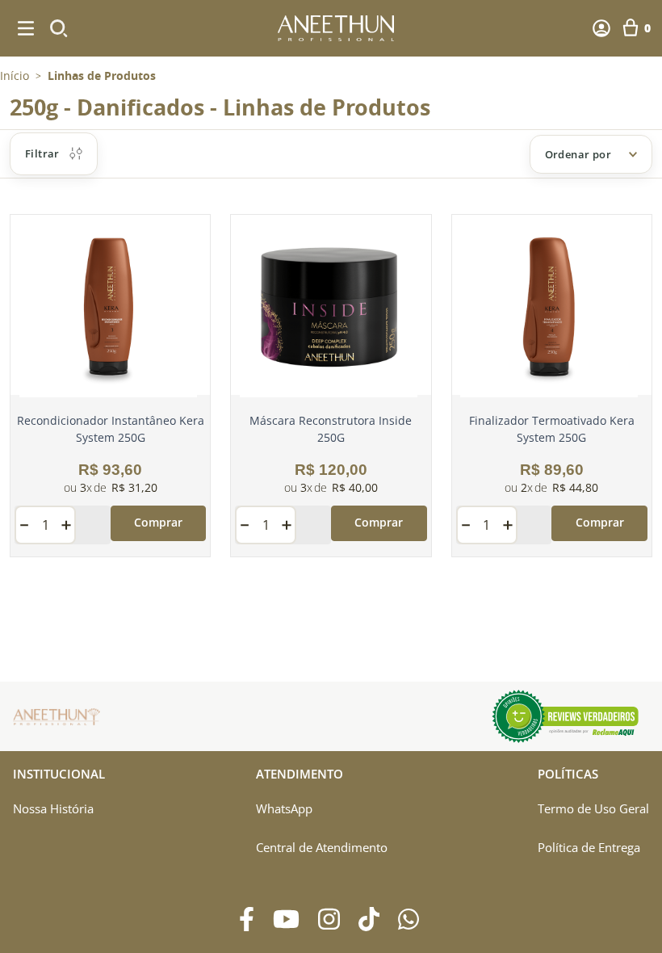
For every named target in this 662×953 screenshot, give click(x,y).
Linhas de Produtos (102, 75)
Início (14, 75)
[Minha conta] (601, 28)
